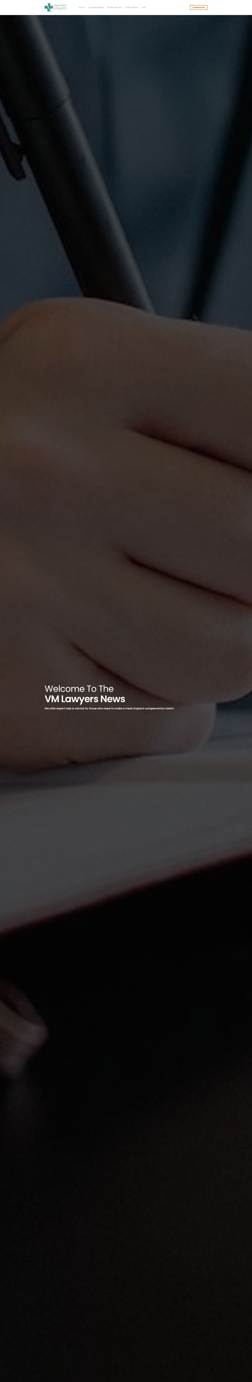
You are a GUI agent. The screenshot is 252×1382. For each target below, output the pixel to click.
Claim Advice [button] (132, 7)
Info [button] (144, 7)
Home (82, 7)
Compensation (96, 7)
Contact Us (198, 7)
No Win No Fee (114, 7)
